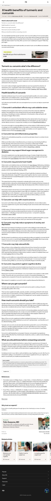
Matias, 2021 (25, 239)
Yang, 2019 (33, 158)
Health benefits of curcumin (8, 25)
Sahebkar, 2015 (21, 130)
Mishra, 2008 (9, 270)
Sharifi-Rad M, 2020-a (39, 122)
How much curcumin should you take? (11, 29)
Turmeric (4, 69)
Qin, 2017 (9, 186)
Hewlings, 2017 (35, 89)
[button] (25, 6)
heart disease (33, 165)
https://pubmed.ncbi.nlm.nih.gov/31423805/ (15, 395)
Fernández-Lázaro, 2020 (8, 214)
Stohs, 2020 (43, 89)
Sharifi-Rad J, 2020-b (34, 147)
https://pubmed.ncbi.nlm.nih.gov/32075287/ (35, 386)
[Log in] (48, 2)
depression (5, 229)
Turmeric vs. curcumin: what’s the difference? (13, 23)
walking (9, 254)
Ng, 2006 (44, 277)
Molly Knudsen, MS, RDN (44, 431)
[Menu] (3, 2)
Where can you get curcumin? (9, 27)
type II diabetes (15, 158)
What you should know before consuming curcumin (14, 32)
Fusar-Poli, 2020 (33, 239)
